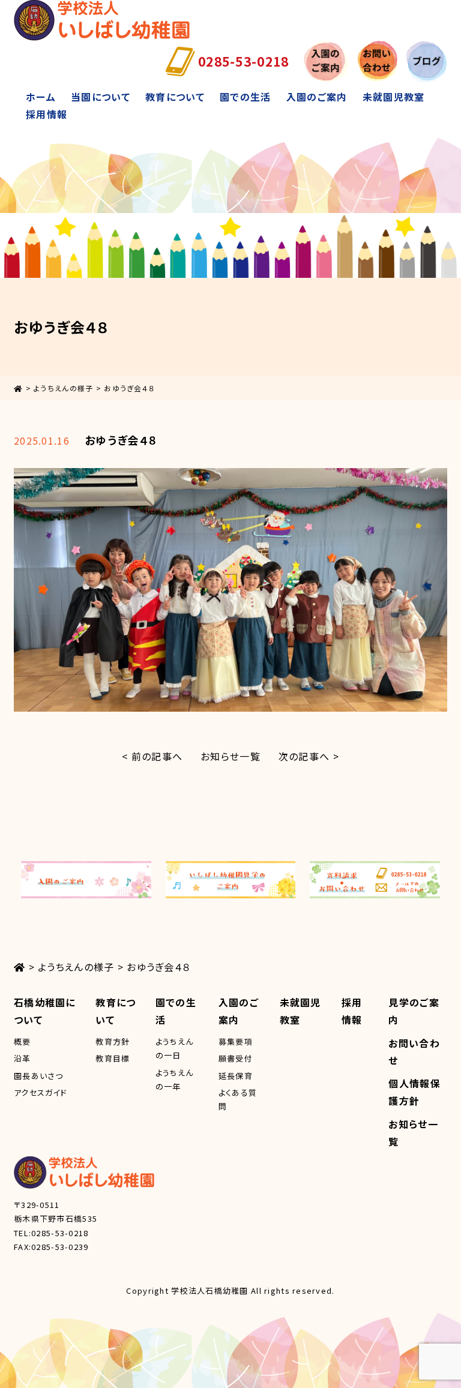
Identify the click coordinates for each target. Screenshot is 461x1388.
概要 (22, 1041)
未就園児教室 (394, 96)
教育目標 (112, 1058)
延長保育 (235, 1075)
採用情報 (46, 114)
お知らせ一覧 (230, 756)
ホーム (41, 96)
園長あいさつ (39, 1075)
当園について (100, 96)
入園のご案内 (317, 96)
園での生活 (245, 96)
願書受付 (235, 1058)
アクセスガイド (40, 1092)
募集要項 (235, 1041)
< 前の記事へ (152, 756)
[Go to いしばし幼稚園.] (18, 388)
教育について (175, 96)
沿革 (22, 1058)
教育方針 (112, 1041)
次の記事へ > (309, 756)
